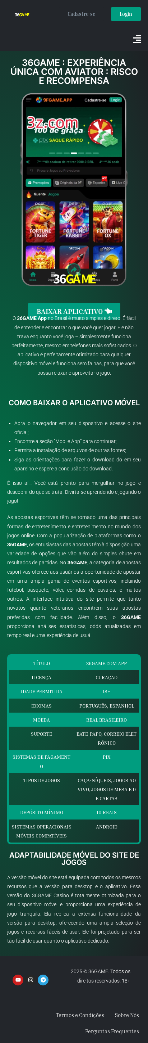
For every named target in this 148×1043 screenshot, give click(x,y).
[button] (137, 40)
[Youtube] (18, 980)
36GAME (27, 318)
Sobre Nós (127, 1015)
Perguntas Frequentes (112, 1031)
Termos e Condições (80, 1015)
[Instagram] (30, 980)
